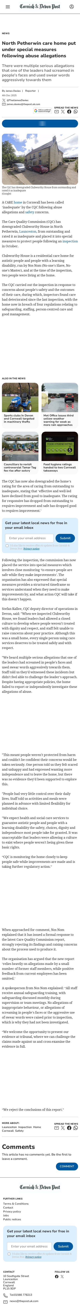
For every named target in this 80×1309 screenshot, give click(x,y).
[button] (7, 7)
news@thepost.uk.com (24, 1301)
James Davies (13, 90)
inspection (70, 241)
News (6, 33)
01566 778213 (23, 1295)
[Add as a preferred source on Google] (42, 111)
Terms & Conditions (16, 1204)
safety (29, 212)
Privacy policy (12, 1211)
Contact (8, 1207)
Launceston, (28, 231)
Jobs (6, 1215)
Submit (65, 538)
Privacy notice (31, 548)
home (18, 202)
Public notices (12, 1219)
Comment (67, 1166)
